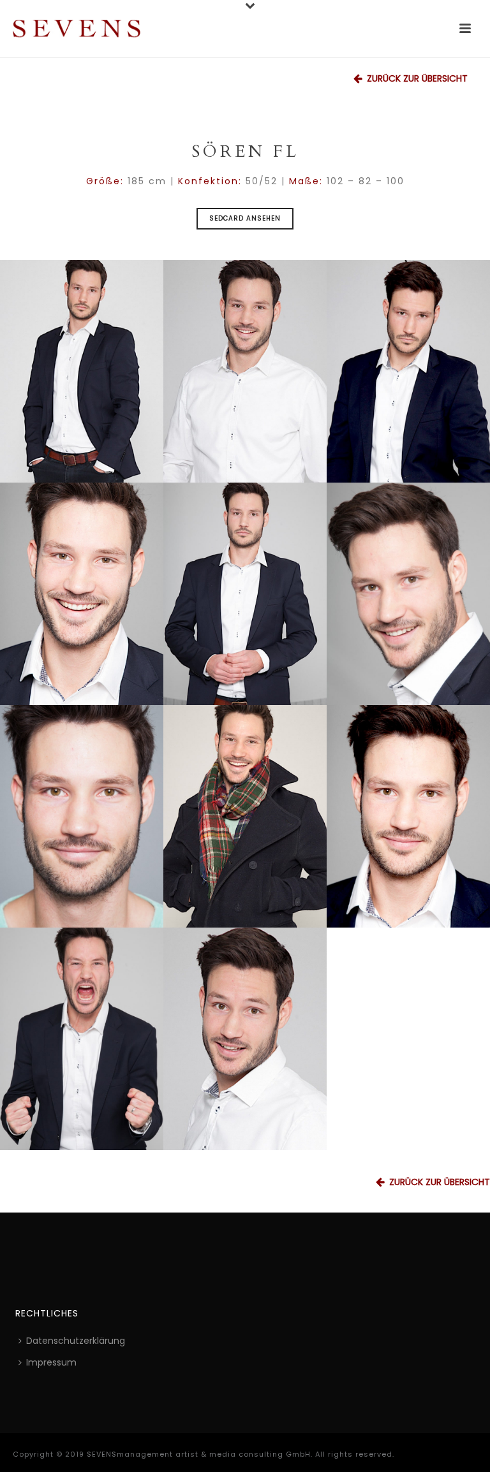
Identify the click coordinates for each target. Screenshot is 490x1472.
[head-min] (81, 594)
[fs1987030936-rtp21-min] (81, 1039)
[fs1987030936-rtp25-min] (408, 594)
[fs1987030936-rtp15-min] (245, 594)
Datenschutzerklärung (75, 1340)
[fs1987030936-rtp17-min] (245, 1039)
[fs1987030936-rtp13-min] (408, 371)
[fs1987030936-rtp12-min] (81, 371)
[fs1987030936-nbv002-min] (81, 816)
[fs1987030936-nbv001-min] (245, 816)
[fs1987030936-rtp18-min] (408, 816)
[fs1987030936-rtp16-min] (245, 371)
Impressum (51, 1362)
